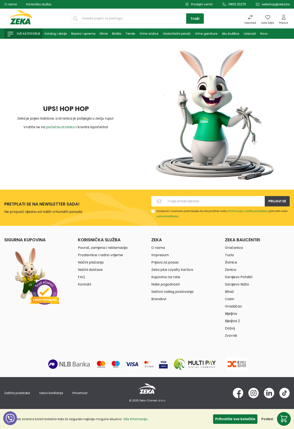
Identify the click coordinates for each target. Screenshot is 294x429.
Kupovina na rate (165, 277)
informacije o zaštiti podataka (247, 211)
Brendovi (158, 298)
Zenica (230, 269)
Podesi (267, 419)
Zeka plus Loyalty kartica (172, 269)
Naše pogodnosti (165, 284)
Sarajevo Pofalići (238, 277)
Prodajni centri (202, 4)
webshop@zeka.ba (276, 4)
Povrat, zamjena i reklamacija (102, 247)
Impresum (160, 255)
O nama (10, 4)
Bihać (229, 291)
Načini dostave (90, 269)
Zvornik (231, 335)
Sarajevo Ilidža (237, 284)
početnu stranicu (60, 127)
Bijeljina (231, 313)
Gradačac (233, 306)
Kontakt (84, 284)
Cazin (229, 298)
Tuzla (229, 255)
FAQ (81, 277)
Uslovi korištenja (51, 393)
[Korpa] (284, 419)
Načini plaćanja (91, 262)
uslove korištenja (167, 216)
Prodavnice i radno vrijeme (100, 255)
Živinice (231, 262)
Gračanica (234, 247)
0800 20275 (237, 4)
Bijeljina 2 (232, 320)
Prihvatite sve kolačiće (235, 419)
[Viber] (10, 423)
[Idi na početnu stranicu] (20, 18)
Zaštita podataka (17, 393)
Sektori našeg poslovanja (172, 291)
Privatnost (80, 393)
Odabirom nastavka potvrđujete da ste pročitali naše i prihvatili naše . (221, 213)
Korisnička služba (38, 4)
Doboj (230, 328)
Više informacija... (136, 419)
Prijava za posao (165, 262)
